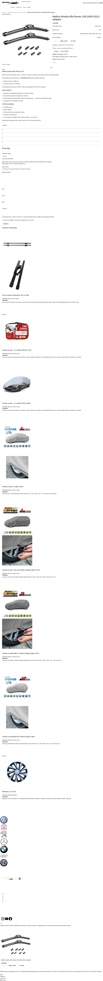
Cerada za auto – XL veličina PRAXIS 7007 (16, 350)
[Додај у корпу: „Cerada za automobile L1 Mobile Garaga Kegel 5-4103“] (4, 666)
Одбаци (99, 971)
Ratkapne (14, 795)
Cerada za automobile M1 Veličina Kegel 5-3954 (18, 737)
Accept (2, 927)
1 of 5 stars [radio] (4, 169)
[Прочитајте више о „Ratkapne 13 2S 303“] (4, 805)
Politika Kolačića (4, 911)
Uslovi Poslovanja (5, 909)
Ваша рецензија (6, 172)
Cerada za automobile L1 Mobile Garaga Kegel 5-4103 (20, 653)
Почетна (4, 12)
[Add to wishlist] (4, 305)
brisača (8, 120)
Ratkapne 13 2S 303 (9, 791)
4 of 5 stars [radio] (22, 169)
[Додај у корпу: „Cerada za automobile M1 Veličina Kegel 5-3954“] (4, 750)
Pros (3, 189)
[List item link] (51, 897)
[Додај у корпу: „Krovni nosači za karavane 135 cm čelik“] (4, 308)
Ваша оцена (5, 166)
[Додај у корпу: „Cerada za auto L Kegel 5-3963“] (4, 500)
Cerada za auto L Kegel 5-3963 (12, 486)
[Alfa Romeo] (50, 841)
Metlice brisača (22, 12)
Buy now (73, 41)
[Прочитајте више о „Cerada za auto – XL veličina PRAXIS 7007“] (4, 363)
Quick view (4, 312)
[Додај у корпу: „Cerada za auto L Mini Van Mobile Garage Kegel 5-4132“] (4, 583)
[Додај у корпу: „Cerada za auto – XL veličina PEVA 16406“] (4, 416)
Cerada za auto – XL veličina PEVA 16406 (16, 403)
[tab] (51, 67)
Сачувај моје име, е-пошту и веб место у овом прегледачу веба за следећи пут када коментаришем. (28, 216)
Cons (3, 195)
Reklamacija (3, 914)
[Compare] (4, 292)
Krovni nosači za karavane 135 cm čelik (15, 295)
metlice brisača (61, 59)
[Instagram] (3, 919)
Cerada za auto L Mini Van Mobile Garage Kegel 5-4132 (21, 570)
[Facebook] (10, 919)
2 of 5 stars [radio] (10, 169)
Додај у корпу (64, 41)
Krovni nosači (15, 298)
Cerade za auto (16, 353)
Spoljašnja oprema (12, 12)
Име (3, 202)
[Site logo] (10, 2)
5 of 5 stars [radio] (27, 169)
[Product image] (17, 275)
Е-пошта (4, 208)
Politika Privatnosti (5, 906)
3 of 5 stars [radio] (16, 169)
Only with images (6, 153)
